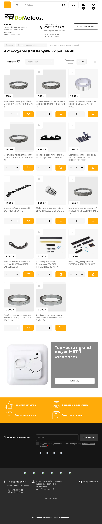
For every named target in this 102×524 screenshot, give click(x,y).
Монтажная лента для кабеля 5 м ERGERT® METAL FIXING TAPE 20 (18, 157)
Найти (63, 4)
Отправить (88, 437)
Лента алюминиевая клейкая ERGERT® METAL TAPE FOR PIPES (82, 104)
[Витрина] (95, 62)
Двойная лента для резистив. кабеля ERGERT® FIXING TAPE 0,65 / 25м (50, 318)
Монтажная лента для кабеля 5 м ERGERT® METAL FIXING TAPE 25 (83, 211)
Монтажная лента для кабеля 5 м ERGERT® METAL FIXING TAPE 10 (50, 104)
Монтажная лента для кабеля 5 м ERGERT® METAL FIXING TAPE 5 (18, 104)
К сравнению (7, 72)
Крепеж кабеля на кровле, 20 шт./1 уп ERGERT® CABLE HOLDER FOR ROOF (82, 157)
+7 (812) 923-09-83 (54, 27)
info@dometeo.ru (90, 481)
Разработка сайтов (50, 517)
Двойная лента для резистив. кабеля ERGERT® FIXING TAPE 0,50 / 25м (17, 318)
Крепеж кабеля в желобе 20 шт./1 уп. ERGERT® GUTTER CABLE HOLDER (17, 264)
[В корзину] (28, 114)
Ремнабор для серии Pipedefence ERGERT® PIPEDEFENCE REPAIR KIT (48, 264)
